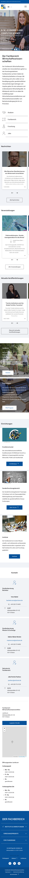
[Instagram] (10, 863)
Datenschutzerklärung (18, 872)
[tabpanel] (14, 30)
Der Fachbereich (13, 819)
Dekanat (14, 858)
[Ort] (8, 240)
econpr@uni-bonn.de (14, 848)
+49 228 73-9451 (16, 604)
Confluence (23, 858)
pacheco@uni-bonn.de (14, 680)
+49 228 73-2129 (16, 684)
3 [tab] (16, 49)
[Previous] (23, 49)
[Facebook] (14, 863)
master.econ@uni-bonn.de (14, 640)
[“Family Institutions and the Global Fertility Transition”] (24, 318)
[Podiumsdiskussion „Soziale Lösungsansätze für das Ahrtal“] (24, 255)
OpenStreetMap (22, 756)
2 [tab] (14, 49)
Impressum (8, 872)
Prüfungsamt (5, 858)
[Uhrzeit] (8, 242)
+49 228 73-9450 (16, 644)
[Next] (27, 49)
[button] (12, 742)
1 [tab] (12, 49)
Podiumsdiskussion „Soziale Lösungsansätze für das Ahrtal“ (14, 236)
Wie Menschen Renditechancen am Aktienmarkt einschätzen (14, 172)
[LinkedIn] (19, 863)
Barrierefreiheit (13, 874)
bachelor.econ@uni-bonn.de (14, 600)
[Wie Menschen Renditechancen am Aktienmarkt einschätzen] (24, 187)
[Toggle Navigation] (25, 6)
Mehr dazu (5, 40)
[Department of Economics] (3, 7)
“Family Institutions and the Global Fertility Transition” (15, 304)
